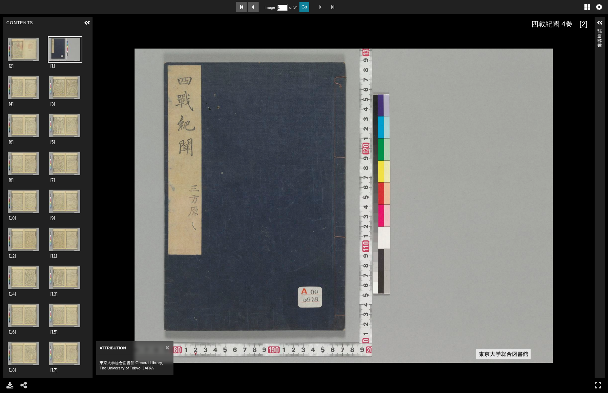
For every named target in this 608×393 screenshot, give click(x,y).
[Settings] (599, 7)
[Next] (100, 205)
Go (304, 7)
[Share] (24, 385)
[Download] (10, 385)
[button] (87, 22)
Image (270, 7)
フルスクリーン (598, 385)
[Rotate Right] (120, 38)
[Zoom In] (100, 38)
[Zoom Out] (110, 38)
